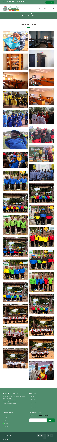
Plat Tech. (11, 439)
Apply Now (50, 2)
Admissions (34, 402)
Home (23, 15)
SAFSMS (6, 426)
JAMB (5, 420)
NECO (5, 417)
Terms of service (35, 404)
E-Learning (6, 423)
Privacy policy (34, 407)
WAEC (5, 415)
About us (33, 399)
